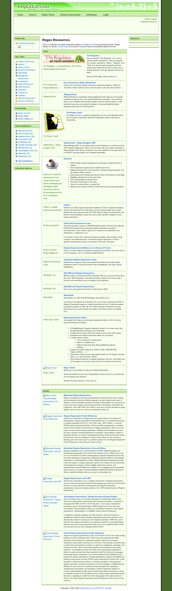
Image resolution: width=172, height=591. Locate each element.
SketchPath (69, 295)
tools (82, 45)
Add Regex (91, 15)
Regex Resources (25, 84)
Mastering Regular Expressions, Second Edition (85, 448)
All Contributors (25, 161)
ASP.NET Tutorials (104, 588)
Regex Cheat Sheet (26, 61)
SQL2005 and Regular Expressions (79, 273)
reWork (67, 205)
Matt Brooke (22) (25, 148)
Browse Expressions (70, 15)
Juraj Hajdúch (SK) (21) (28, 151)
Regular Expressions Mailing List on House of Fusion (87, 248)
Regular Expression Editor (75, 318)
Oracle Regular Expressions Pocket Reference (84, 533)
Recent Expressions (26, 43)
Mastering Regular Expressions (77, 395)
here (115, 76)
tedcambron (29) (25, 139)
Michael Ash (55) (25, 131)
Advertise (22, 90)
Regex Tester (48, 15)
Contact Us (23, 93)
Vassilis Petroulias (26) (27, 145)
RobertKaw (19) (24, 156)
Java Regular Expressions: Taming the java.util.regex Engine (90, 497)
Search (32, 15)
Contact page (62, 47)
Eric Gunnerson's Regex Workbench (80, 83)
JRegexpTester (70, 94)
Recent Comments (26, 101)
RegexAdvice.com (87, 588)
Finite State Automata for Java (77, 223)
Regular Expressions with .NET (77, 478)
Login (106, 15)
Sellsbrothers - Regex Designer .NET (80, 143)
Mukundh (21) (24, 153)
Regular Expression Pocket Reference (80, 416)
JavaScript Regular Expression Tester (80, 260)
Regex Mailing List (25, 119)
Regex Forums (24, 113)
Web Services (24, 87)
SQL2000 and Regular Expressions (79, 287)
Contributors (23, 81)
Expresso (68, 159)
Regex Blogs (23, 116)
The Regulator (93, 56)
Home (20, 15)
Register (21, 95)
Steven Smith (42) (25, 134)
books (91, 45)
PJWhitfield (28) (24, 142)
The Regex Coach (74, 113)
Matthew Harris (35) (26, 136)
